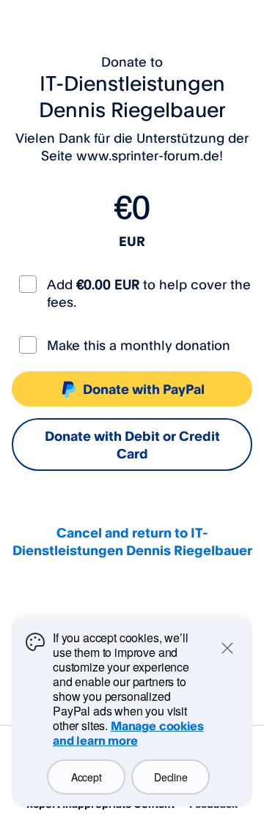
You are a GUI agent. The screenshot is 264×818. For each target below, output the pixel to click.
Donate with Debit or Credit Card (132, 444)
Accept (86, 777)
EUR (132, 241)
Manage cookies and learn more (128, 733)
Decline (170, 777)
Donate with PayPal (144, 389)
